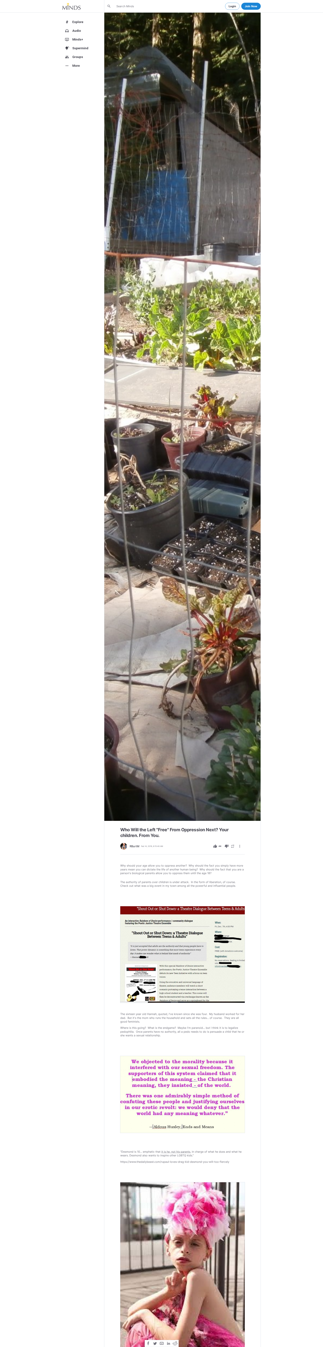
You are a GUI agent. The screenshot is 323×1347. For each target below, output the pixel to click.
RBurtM (134, 846)
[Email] (161, 1343)
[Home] (71, 6)
